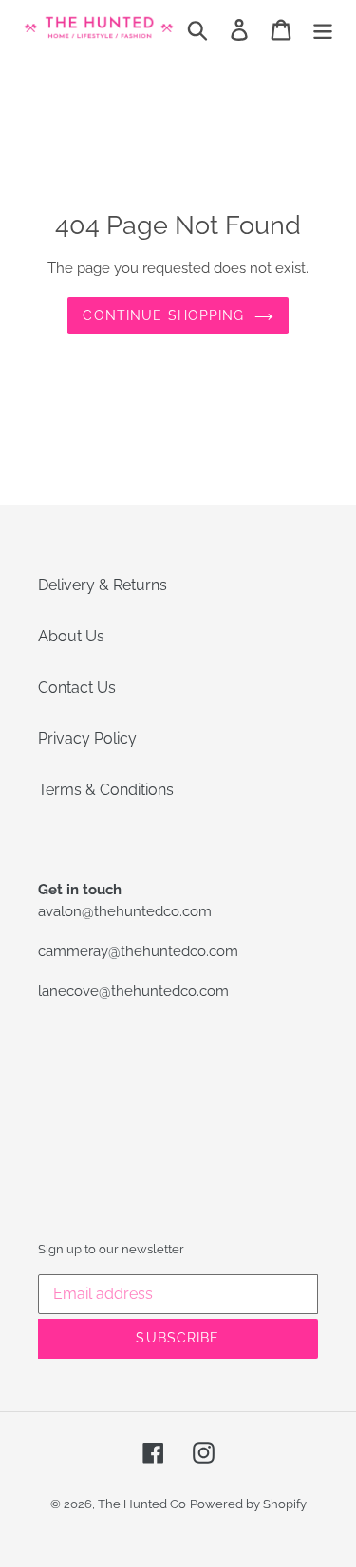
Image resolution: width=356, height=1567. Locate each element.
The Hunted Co (142, 1504)
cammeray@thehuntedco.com (138, 951)
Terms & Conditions (106, 790)
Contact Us (77, 687)
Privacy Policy (87, 738)
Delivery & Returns (102, 585)
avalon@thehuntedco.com (125, 911)
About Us (71, 636)
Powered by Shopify (248, 1504)
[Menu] (323, 28)
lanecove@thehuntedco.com (133, 991)
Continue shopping (163, 315)
